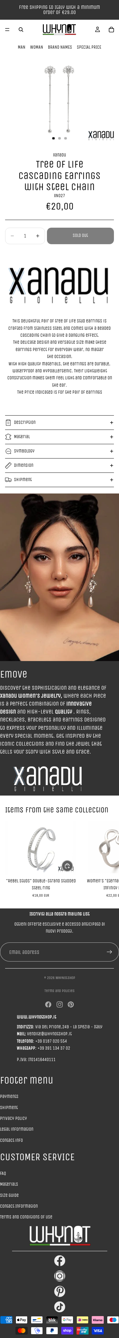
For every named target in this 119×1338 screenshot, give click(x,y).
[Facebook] (48, 1004)
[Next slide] (107, 859)
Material (22, 436)
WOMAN (36, 47)
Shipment (23, 479)
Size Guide (9, 1195)
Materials (9, 1184)
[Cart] (111, 30)
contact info (11, 1140)
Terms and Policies (59, 991)
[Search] (21, 30)
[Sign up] (109, 952)
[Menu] (7, 29)
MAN (21, 47)
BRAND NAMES (60, 47)
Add (72, 865)
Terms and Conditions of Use (26, 1217)
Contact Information (19, 1206)
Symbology (24, 451)
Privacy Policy (13, 1118)
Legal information (16, 1129)
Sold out (80, 235)
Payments (9, 1096)
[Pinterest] (71, 1004)
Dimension (23, 465)
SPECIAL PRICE (89, 47)
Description (25, 422)
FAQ (3, 1173)
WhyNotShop (65, 978)
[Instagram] (59, 1004)
